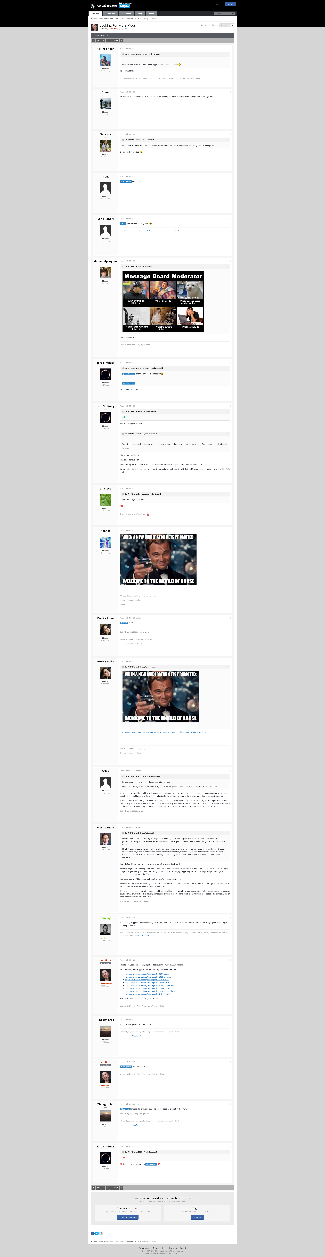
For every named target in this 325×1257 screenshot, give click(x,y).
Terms (155, 1248)
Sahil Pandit (106, 219)
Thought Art (105, 1019)
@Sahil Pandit (126, 181)
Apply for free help (142, 935)
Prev (98, 41)
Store (151, 13)
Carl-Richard (150, 54)
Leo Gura (149, 434)
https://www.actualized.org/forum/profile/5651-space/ (147, 974)
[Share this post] (230, 48)
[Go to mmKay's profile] (105, 929)
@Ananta (124, 623)
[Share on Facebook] (93, 1233)
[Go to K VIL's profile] (105, 188)
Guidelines (110, 13)
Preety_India (105, 618)
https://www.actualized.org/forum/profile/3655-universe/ (148, 977)
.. (120, 647)
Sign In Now (197, 1217)
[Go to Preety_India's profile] (105, 629)
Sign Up (230, 4)
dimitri (149, 411)
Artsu (105, 771)
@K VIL (123, 223)
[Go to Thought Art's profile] (105, 1031)
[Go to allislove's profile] (105, 500)
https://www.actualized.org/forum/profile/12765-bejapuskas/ (150, 991)
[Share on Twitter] (97, 1233)
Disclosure (173, 1248)
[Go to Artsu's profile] (105, 782)
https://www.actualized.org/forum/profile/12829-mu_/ (147, 979)
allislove (105, 488)
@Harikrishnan (128, 383)
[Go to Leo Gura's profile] (94, 27)
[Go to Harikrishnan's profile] (105, 60)
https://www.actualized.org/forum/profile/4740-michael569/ (149, 985)
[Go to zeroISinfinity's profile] (105, 374)
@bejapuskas (151, 1164)
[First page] (93, 40)
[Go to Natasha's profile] (105, 146)
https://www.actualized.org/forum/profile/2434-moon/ (147, 994)
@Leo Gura (125, 1109)
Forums (95, 13)
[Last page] (121, 40)
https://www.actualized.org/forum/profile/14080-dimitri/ (148, 982)
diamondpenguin (105, 261)
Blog (140, 13)
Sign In (219, 4)
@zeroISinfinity (128, 374)
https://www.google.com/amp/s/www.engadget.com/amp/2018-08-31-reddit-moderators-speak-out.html (163, 732)
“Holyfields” (136, 1036)
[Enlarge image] (163, 301)
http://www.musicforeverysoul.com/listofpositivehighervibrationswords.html (149, 231)
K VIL (105, 176)
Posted (127, 48)
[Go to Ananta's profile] (105, 542)
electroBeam (150, 776)
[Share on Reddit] (101, 1233)
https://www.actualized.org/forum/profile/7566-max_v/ (147, 988)
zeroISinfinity (105, 362)
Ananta (105, 530)
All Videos (126, 13)
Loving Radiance (152, 368)
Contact (183, 1248)
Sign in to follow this (210, 25)
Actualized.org (145, 1248)
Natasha (105, 134)
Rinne (105, 92)
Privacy (163, 1248)
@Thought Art (126, 1067)
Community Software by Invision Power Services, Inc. (162, 1253)
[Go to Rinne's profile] (105, 103)
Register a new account (128, 1217)
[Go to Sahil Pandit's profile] (105, 230)
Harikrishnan (106, 48)
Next (116, 41)
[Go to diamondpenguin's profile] (105, 272)
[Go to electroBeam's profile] (105, 839)
